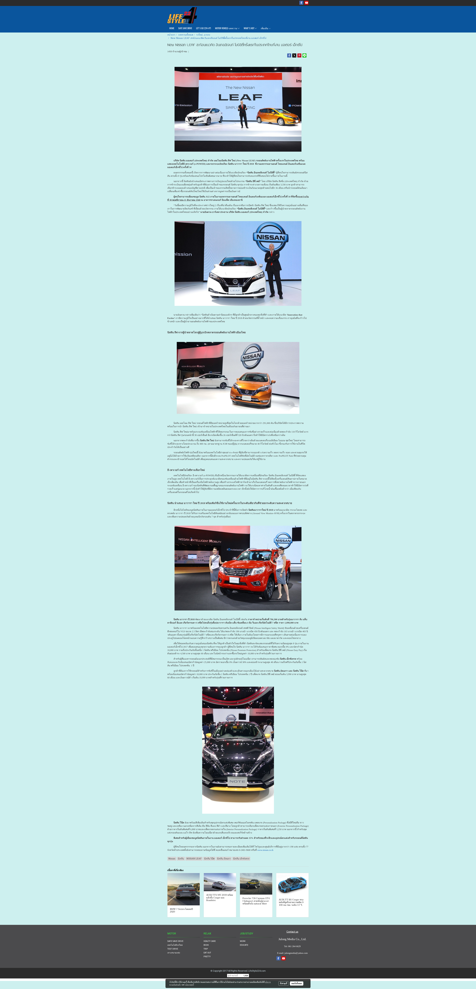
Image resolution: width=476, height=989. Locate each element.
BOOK (206, 945)
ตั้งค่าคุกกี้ (283, 983)
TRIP (206, 949)
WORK (242, 941)
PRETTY (207, 956)
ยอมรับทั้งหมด (296, 983)
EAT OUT (207, 953)
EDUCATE (244, 945)
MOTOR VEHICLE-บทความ (226, 28)
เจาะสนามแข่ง (173, 953)
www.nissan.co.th (265, 850)
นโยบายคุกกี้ (189, 985)
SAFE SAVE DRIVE (185, 28)
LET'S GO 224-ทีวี (203, 28)
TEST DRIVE (172, 949)
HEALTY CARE (210, 941)
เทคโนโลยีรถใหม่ (175, 945)
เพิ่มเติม (265, 28)
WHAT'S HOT (249, 28)
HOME (171, 28)
